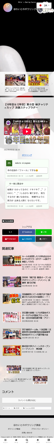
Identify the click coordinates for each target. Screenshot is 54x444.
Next (52, 84)
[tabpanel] (15, 83)
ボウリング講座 (14, 429)
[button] (44, 239)
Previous (2, 84)
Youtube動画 (9, 221)
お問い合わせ (27, 433)
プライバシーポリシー (40, 429)
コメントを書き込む (27, 400)
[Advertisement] (27, 43)
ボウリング (27, 155)
